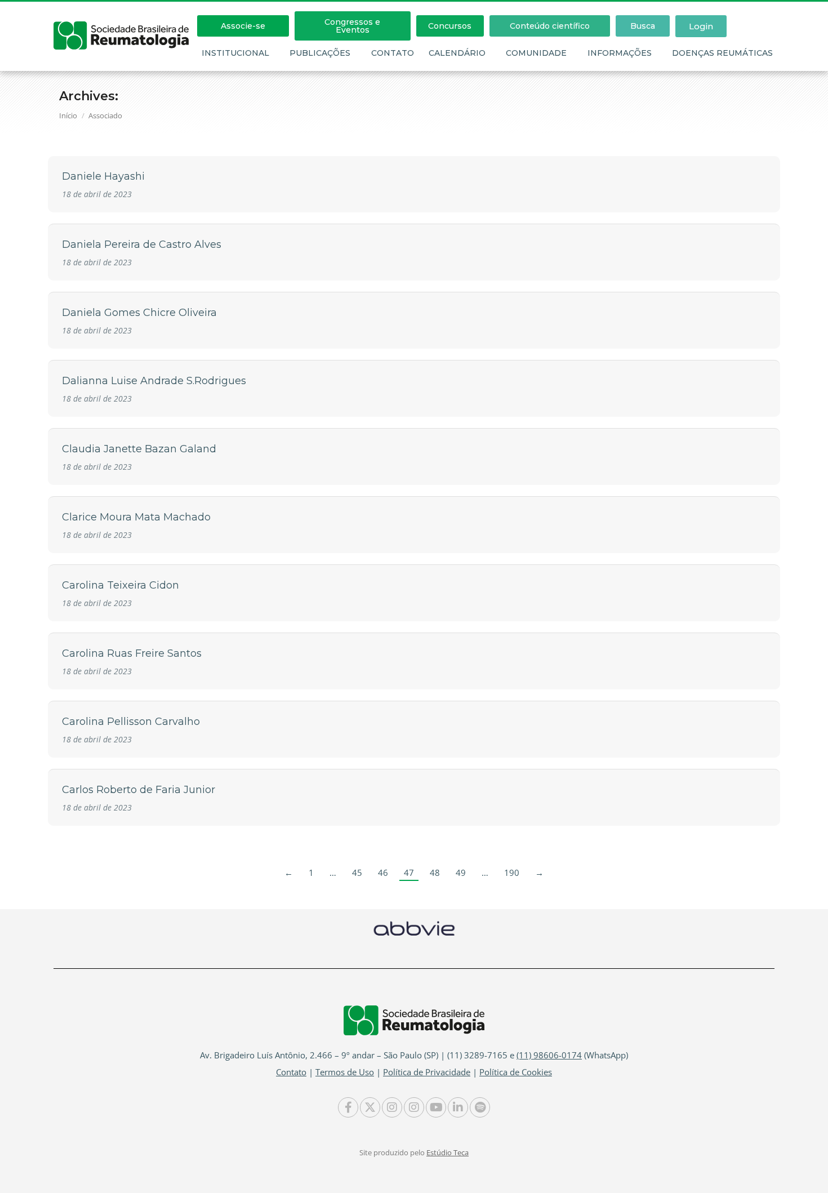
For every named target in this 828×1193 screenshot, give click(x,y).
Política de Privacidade (426, 1072)
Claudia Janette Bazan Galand (139, 449)
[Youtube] (436, 1107)
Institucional (235, 53)
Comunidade (536, 53)
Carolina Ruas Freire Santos (132, 653)
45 (357, 872)
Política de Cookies (515, 1072)
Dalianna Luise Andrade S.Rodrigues (154, 381)
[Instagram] (392, 1107)
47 (409, 872)
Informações (619, 53)
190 (511, 872)
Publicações (320, 53)
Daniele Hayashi (103, 176)
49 (461, 872)
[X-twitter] (370, 1107)
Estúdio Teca (447, 1152)
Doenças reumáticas (722, 53)
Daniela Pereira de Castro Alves (141, 244)
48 (435, 872)
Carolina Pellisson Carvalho (131, 721)
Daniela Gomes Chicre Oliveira (139, 312)
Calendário (457, 53)
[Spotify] (480, 1107)
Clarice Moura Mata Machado (136, 517)
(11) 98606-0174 (549, 1055)
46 (383, 872)
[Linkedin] (458, 1107)
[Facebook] (348, 1107)
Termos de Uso (344, 1072)
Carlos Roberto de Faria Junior (138, 790)
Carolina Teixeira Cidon (120, 585)
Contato (392, 53)
